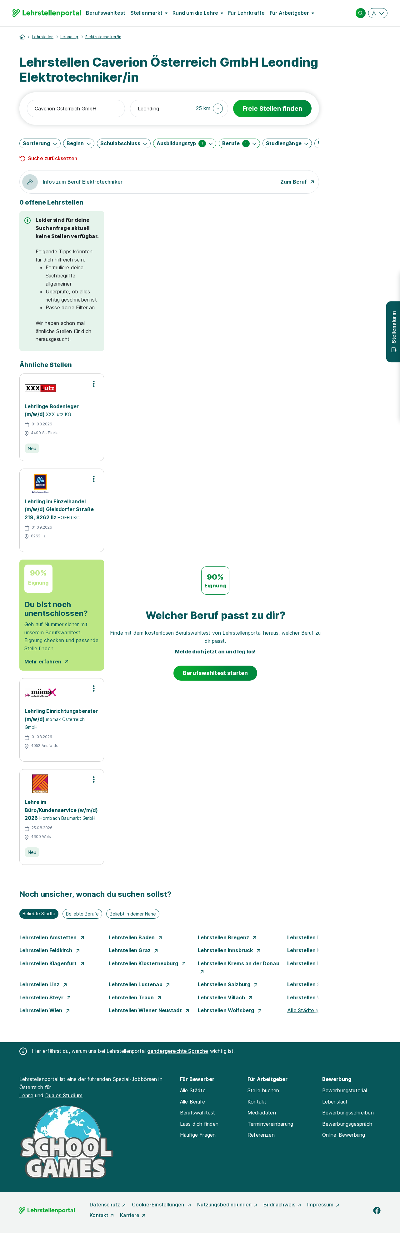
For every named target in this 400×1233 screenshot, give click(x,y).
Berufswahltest (105, 13)
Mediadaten (262, 1112)
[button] (209, 108)
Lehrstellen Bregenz (224, 937)
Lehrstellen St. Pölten (315, 984)
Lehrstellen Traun (132, 997)
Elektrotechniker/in (103, 36)
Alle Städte (193, 1090)
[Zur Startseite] (46, 13)
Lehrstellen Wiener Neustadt (146, 1010)
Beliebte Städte (38, 913)
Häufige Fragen (198, 1135)
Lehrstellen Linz (40, 984)
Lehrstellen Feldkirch (46, 950)
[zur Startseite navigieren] (22, 36)
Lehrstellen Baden (132, 937)
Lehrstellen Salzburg (225, 984)
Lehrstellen (42, 36)
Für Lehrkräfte (246, 13)
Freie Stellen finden (272, 108)
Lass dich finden (199, 1124)
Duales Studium (63, 1095)
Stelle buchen (263, 1090)
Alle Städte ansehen (311, 1010)
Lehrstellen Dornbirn (314, 937)
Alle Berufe (192, 1102)
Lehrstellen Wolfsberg (227, 1010)
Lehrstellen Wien (41, 1010)
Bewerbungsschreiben (348, 1112)
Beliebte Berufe (82, 913)
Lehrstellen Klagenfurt (48, 963)
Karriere (129, 1215)
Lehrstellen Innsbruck (226, 950)
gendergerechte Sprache (177, 1051)
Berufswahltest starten (215, 673)
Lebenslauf (335, 1102)
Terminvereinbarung (270, 1124)
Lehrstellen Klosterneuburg (144, 963)
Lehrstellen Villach (222, 997)
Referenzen (261, 1135)
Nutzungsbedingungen (224, 1204)
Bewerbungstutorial (344, 1090)
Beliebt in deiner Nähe (133, 913)
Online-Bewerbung (343, 1135)
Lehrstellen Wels (309, 997)
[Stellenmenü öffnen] (93, 383)
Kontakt (257, 1102)
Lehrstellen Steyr (42, 997)
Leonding (69, 36)
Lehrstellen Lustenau (136, 984)
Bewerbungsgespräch (347, 1124)
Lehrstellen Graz (130, 950)
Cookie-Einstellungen (158, 1204)
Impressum (320, 1204)
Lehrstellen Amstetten (48, 937)
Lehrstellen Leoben (312, 963)
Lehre (26, 1095)
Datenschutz (105, 1204)
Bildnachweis (279, 1204)
